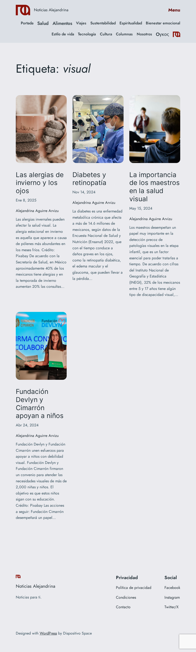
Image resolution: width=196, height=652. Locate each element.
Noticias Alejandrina (51, 10)
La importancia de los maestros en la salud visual (154, 187)
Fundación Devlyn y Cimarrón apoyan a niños (40, 404)
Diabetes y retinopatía (89, 179)
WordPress (48, 633)
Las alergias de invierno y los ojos (40, 183)
